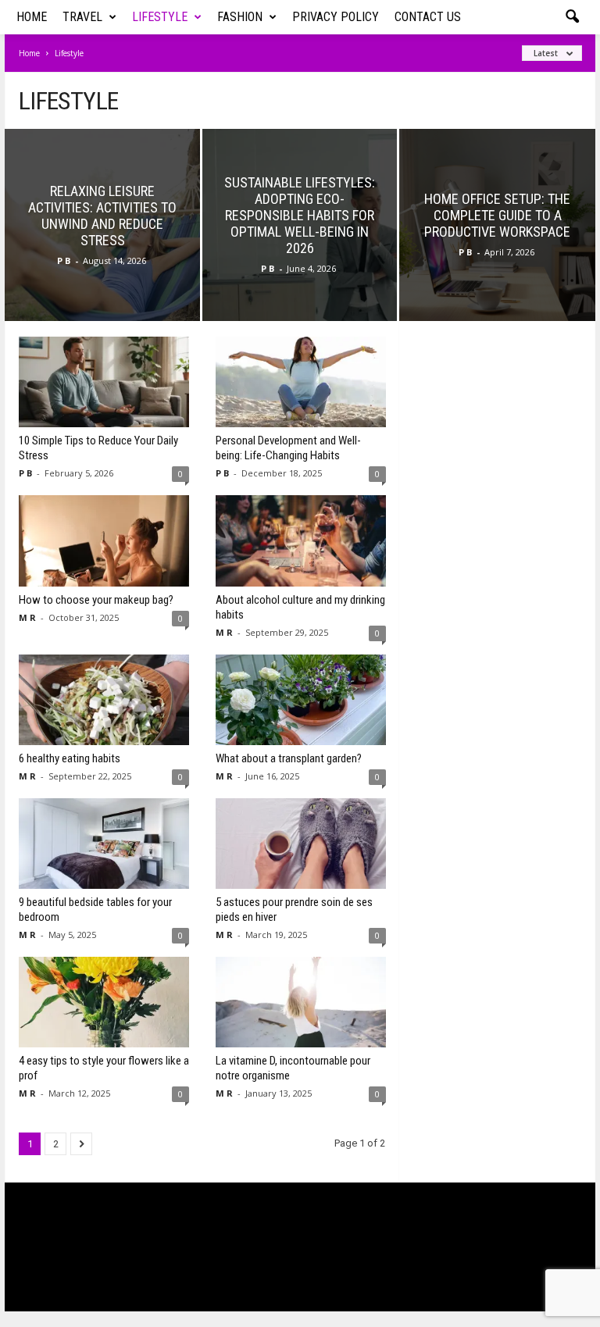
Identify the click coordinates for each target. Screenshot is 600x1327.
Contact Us (428, 16)
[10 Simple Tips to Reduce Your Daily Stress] (104, 382)
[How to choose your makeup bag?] (104, 540)
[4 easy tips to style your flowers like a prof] (104, 1002)
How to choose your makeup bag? (96, 600)
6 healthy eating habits (69, 758)
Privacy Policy (335, 16)
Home (31, 16)
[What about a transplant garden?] (301, 700)
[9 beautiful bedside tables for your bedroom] (104, 843)
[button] (572, 17)
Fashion (239, 16)
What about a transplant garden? (289, 758)
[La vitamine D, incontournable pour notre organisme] (301, 1002)
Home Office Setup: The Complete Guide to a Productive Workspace (497, 215)
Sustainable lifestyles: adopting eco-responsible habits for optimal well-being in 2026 (299, 215)
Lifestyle (160, 16)
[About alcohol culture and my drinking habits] (301, 540)
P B (63, 260)
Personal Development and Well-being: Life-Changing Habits (288, 447)
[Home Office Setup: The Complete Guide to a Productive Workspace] (497, 244)
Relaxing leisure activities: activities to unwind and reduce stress (102, 215)
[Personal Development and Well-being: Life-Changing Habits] (301, 382)
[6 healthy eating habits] (104, 700)
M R (27, 617)
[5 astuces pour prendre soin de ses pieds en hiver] (301, 843)
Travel (82, 16)
